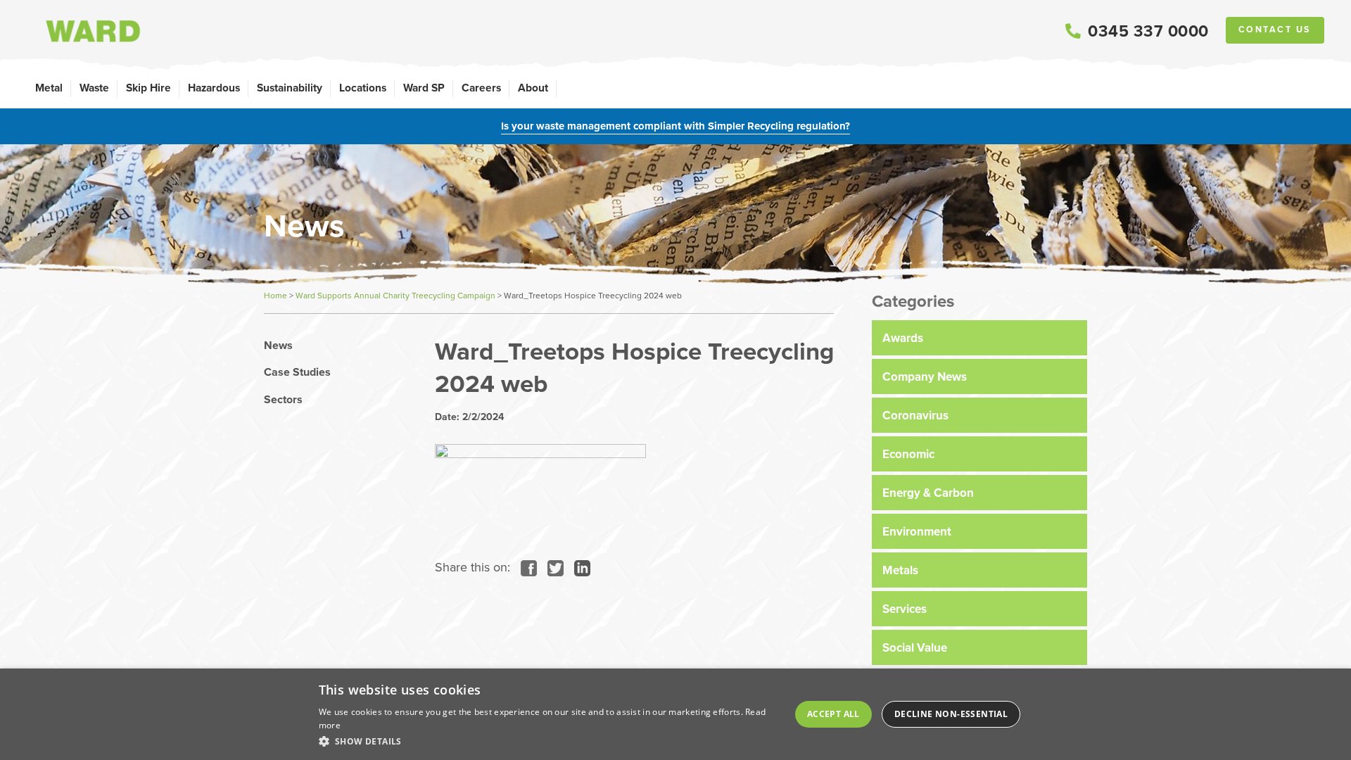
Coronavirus (915, 415)
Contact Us (1275, 29)
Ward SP (424, 88)
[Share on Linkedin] (578, 567)
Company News (924, 376)
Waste (94, 88)
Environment (916, 531)
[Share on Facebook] (525, 567)
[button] (548, 741)
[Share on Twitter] (552, 567)
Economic (908, 453)
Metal (49, 88)
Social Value (914, 647)
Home (275, 295)
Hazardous (214, 88)
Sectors (283, 399)
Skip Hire (148, 88)
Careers (481, 88)
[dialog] (675, 714)
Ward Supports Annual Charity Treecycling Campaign (395, 295)
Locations (362, 88)
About (533, 88)
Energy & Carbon (928, 492)
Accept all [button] (833, 714)
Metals (900, 570)
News (278, 345)
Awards (902, 337)
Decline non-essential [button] (951, 714)
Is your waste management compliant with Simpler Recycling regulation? (675, 126)
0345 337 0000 (1148, 30)
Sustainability (289, 88)
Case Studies (297, 372)
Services (904, 608)
